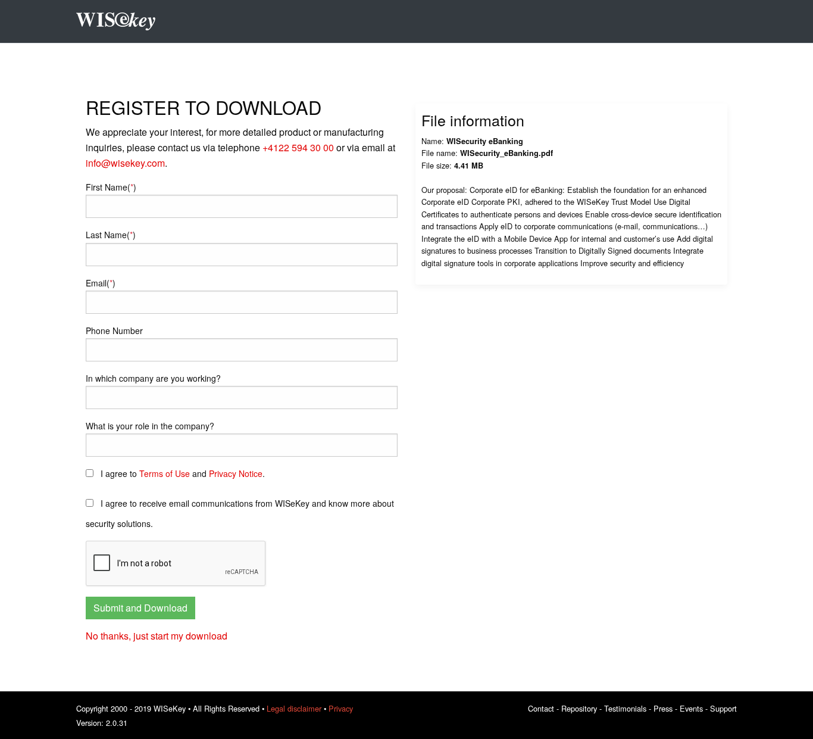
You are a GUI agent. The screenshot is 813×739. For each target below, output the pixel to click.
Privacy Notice (235, 473)
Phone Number (114, 330)
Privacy (341, 708)
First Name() (111, 187)
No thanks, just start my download (156, 636)
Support (723, 708)
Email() (100, 283)
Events (691, 708)
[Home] (120, 21)
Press (663, 708)
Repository (579, 708)
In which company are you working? (153, 378)
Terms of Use (164, 473)
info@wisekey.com (125, 163)
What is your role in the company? (150, 426)
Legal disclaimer (294, 708)
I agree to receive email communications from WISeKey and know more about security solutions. (240, 513)
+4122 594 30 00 (298, 147)
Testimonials (625, 708)
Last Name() (111, 235)
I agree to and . (181, 473)
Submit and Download (140, 608)
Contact (541, 708)
